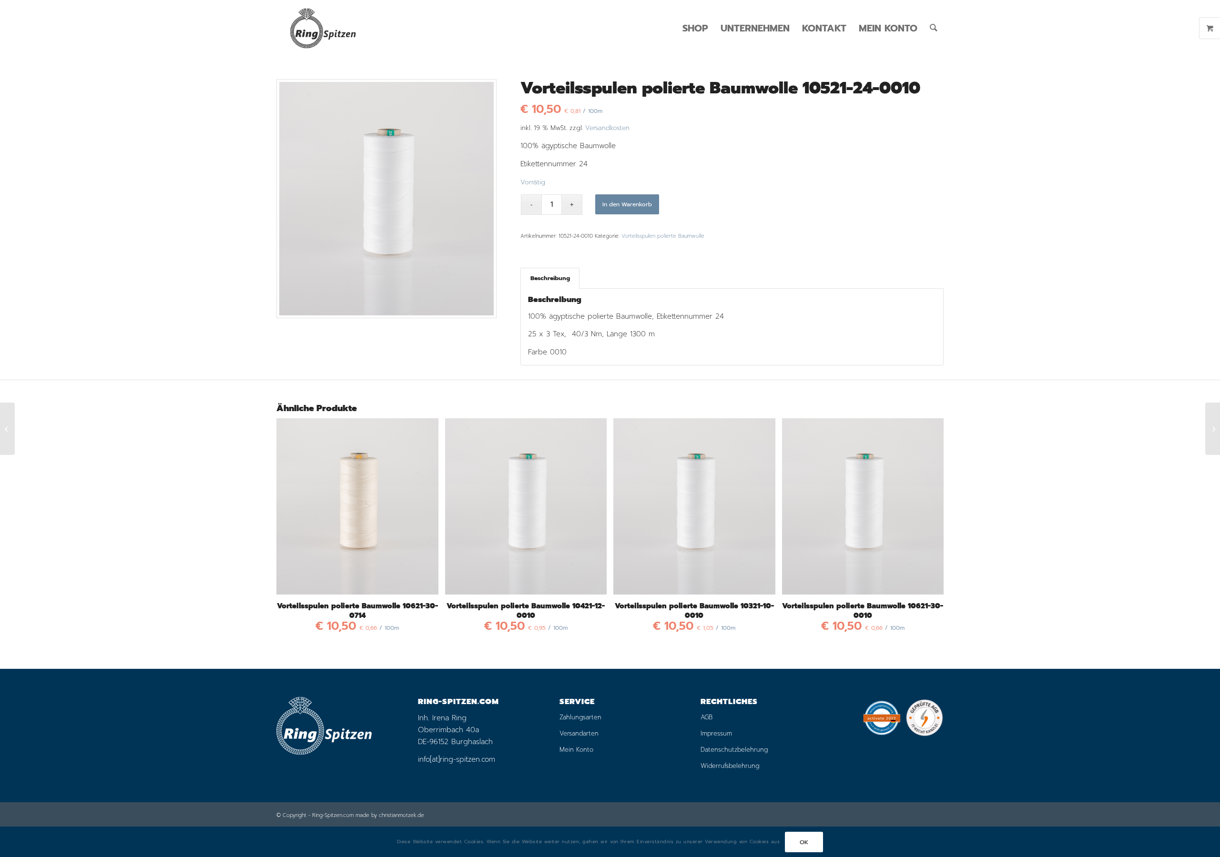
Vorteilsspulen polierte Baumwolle (662, 236)
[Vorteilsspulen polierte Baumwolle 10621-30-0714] (1212, 429)
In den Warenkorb (627, 204)
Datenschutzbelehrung (734, 749)
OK (804, 841)
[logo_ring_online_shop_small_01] (322, 28)
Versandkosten (607, 128)
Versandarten (579, 733)
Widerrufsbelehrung (730, 765)
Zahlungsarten (580, 717)
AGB (706, 717)
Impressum (716, 733)
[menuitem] (695, 28)
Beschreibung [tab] (550, 277)
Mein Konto (576, 749)
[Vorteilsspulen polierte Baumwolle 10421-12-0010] (7, 429)
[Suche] (934, 28)
